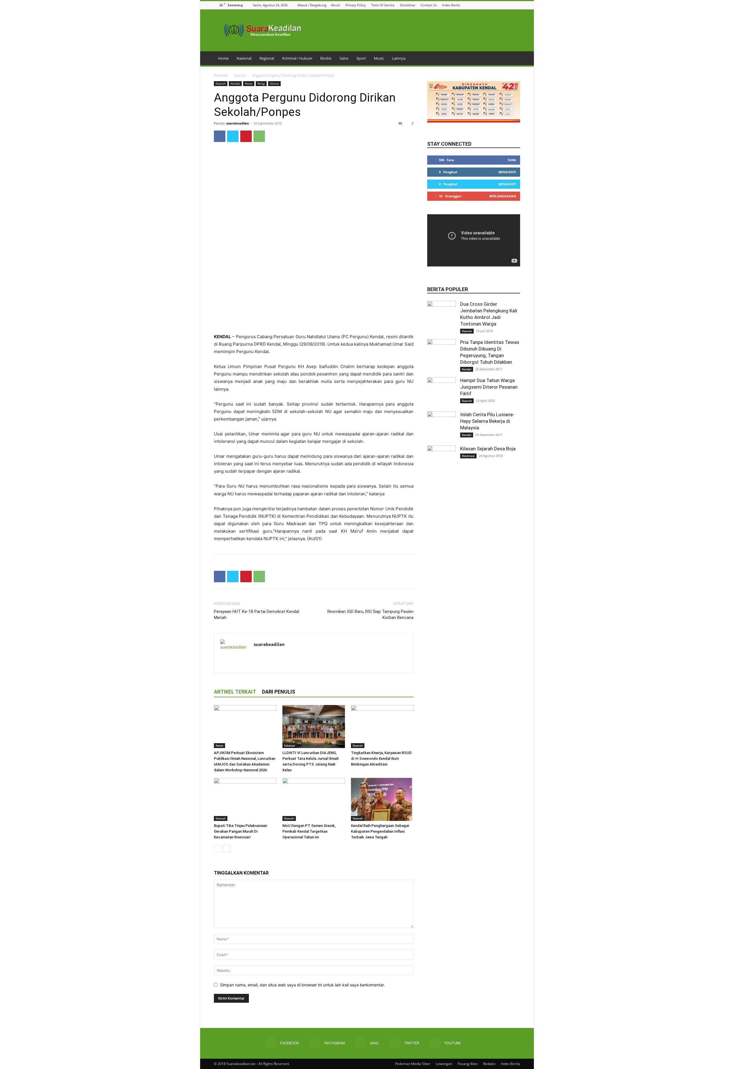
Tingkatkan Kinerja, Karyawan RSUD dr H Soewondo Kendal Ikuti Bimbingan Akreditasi (381, 758)
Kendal (235, 83)
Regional (266, 58)
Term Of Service (383, 5)
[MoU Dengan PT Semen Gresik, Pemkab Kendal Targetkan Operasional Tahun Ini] (313, 799)
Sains (343, 58)
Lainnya (398, 58)
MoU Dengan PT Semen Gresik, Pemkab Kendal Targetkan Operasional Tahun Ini (308, 831)
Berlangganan (502, 196)
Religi (261, 83)
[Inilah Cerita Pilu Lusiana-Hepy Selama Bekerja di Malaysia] (441, 425)
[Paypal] (279, 656)
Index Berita (451, 5)
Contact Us (429, 5)
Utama (274, 83)
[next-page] (226, 848)
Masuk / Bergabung (312, 5)
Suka (512, 160)
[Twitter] (510, 5)
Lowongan (444, 1063)
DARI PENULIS (278, 692)
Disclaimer (407, 5)
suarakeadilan (237, 123)
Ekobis (325, 58)
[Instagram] (495, 5)
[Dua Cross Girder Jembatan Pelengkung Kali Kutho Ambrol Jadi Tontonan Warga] (441, 315)
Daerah (240, 75)
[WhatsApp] (259, 136)
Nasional (244, 58)
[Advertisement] (314, 318)
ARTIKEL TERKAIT (235, 692)
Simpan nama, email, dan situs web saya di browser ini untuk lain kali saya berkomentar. (302, 984)
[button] (481, 5)
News (249, 83)
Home (223, 58)
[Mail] (502, 5)
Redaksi (489, 1063)
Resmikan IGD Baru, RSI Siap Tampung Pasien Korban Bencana (370, 614)
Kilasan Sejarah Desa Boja (488, 448)
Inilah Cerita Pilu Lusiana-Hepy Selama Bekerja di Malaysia (487, 421)
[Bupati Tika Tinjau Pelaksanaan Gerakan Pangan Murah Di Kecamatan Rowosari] (245, 799)
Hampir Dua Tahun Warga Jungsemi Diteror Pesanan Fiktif (489, 386)
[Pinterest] (246, 136)
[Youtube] (517, 5)
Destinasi (468, 456)
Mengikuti (507, 172)
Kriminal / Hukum (297, 58)
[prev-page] (217, 848)
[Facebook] (488, 5)
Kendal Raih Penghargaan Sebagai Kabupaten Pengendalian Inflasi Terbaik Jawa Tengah (380, 831)
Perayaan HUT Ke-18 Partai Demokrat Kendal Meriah (256, 614)
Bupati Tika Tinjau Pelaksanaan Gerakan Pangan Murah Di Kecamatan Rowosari (240, 831)
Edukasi (289, 745)
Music (379, 58)
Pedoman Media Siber (412, 1063)
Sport (361, 58)
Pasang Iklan (468, 1063)
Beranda (221, 75)
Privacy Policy (355, 5)
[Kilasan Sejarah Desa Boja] (441, 459)
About (335, 5)
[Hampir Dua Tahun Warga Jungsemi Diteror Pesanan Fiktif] (441, 391)
